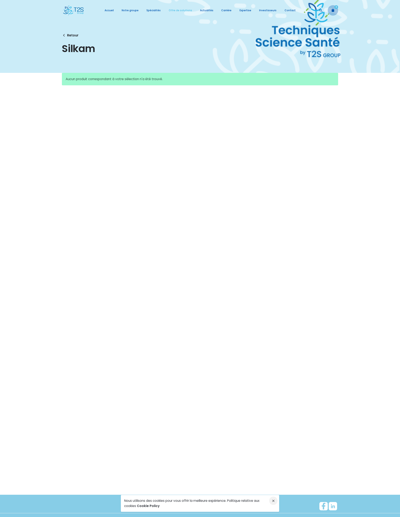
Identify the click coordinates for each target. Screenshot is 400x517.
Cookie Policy (148, 506)
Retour (73, 35)
